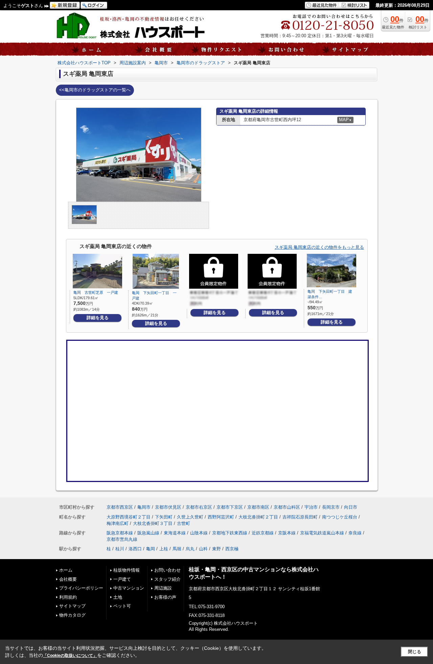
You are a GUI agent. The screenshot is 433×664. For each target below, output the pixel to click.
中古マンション (128, 588)
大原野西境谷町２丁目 (129, 516)
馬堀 (177, 548)
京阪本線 (287, 532)
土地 (117, 597)
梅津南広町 (118, 523)
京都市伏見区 (168, 507)
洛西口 (135, 548)
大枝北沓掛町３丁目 (153, 523)
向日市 (350, 507)
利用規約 (68, 597)
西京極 (231, 548)
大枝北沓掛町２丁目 (258, 516)
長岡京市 (331, 507)
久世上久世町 (190, 516)
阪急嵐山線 (148, 532)
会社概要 (68, 579)
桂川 (119, 548)
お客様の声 (165, 597)
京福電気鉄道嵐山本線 (322, 532)
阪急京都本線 (120, 532)
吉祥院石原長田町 (300, 516)
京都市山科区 (287, 507)
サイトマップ (72, 605)
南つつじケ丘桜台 (339, 516)
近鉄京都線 (263, 532)
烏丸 (190, 548)
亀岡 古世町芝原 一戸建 (95, 292)
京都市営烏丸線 (122, 539)
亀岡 (150, 548)
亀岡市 (144, 507)
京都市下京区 (229, 507)
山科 (203, 548)
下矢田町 (164, 516)
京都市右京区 (199, 507)
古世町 (183, 523)
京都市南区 (258, 507)
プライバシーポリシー (81, 588)
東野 (216, 548)
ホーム (65, 570)
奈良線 (355, 532)
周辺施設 (163, 588)
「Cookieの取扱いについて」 (70, 655)
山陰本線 (199, 532)
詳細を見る (98, 317)
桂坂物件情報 (126, 570)
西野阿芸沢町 (221, 516)
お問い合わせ (167, 570)
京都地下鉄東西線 (229, 532)
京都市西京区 (120, 507)
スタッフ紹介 (167, 579)
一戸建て (122, 579)
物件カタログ (72, 615)
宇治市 (311, 507)
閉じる (414, 651)
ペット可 (122, 605)
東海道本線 (175, 532)
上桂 (163, 548)
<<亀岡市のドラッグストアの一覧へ (95, 89)
